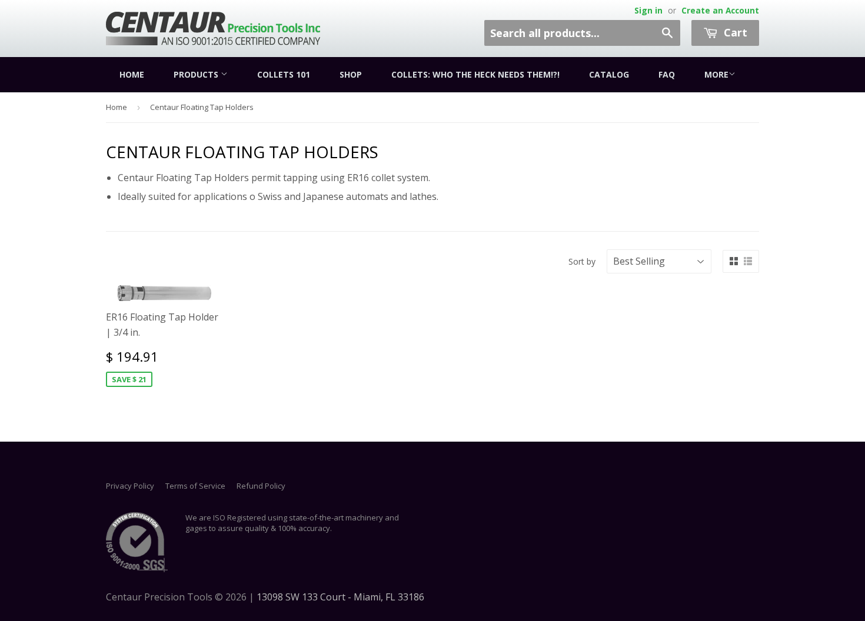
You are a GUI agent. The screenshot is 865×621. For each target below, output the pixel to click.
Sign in (648, 10)
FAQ (666, 74)
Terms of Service (195, 485)
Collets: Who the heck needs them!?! (475, 74)
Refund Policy (261, 485)
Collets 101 (283, 74)
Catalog (609, 74)
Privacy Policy (130, 485)
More (716, 74)
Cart (734, 32)
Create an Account (720, 10)
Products (197, 74)
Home (131, 74)
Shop (351, 74)
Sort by (581, 261)
